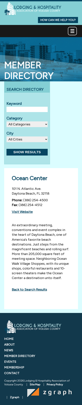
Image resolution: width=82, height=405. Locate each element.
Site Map (35, 384)
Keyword (14, 103)
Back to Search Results (29, 289)
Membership (14, 367)
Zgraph (14, 397)
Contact (11, 373)
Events (10, 361)
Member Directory (19, 356)
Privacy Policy (55, 384)
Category (14, 118)
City (10, 133)
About (9, 344)
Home (9, 339)
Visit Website (22, 212)
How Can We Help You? (58, 20)
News (8, 350)
